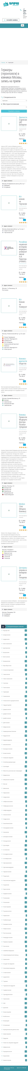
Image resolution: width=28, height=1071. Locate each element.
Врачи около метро (9, 1067)
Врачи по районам (21, 1067)
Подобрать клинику (14, 111)
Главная (3, 62)
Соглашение (7, 1069)
